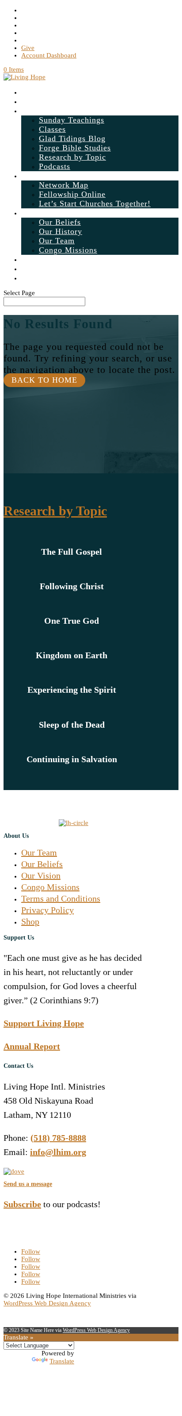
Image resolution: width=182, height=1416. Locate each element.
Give (27, 47)
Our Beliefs (60, 222)
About (32, 212)
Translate (61, 1361)
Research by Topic (72, 157)
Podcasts (54, 166)
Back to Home (44, 380)
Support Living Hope (44, 1023)
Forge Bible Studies (75, 147)
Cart (29, 277)
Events (33, 101)
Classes (52, 129)
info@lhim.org (58, 1152)
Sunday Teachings (71, 119)
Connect (36, 175)
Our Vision (41, 875)
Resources (39, 110)
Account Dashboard (48, 55)
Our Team (57, 240)
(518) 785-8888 (58, 1138)
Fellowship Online (72, 194)
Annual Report (32, 1046)
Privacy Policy (47, 910)
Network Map (63, 184)
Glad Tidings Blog (72, 138)
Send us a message (28, 1184)
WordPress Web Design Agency (47, 1303)
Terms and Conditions (60, 898)
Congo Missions (68, 250)
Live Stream (43, 92)
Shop (30, 268)
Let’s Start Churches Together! (95, 203)
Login (31, 259)
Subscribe (22, 1204)
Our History (60, 231)
